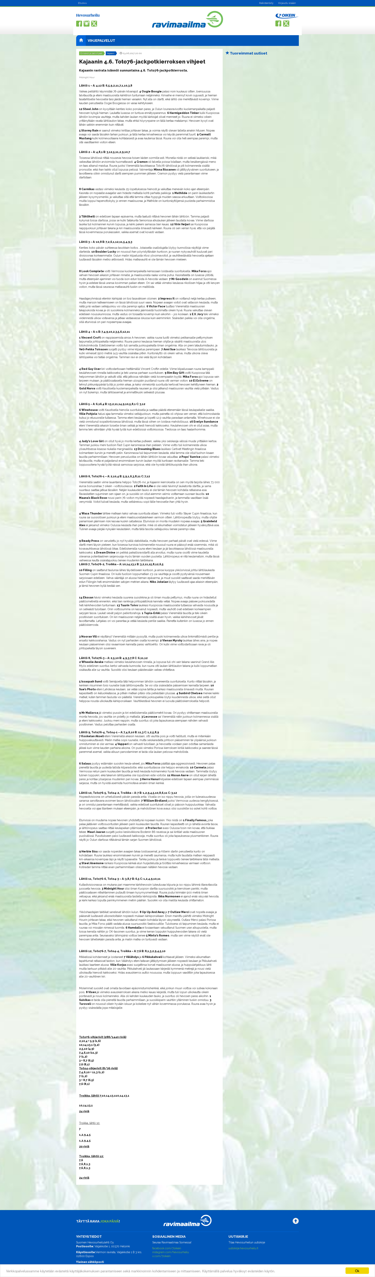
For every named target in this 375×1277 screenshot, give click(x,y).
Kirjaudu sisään (287, 3)
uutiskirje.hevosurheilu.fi (243, 1248)
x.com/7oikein (161, 1256)
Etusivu (82, 3)
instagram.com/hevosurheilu (170, 1252)
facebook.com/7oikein (166, 1248)
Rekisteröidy (266, 3)
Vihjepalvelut (101, 40)
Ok (357, 1270)
